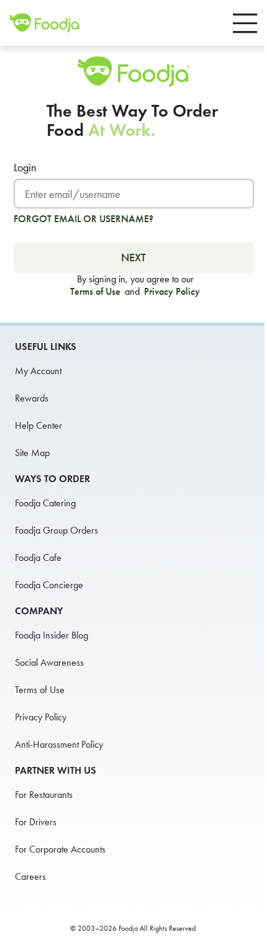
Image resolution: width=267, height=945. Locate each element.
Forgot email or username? (83, 219)
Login (25, 167)
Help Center (38, 425)
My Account (38, 371)
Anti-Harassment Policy (59, 744)
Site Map (32, 453)
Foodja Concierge (49, 585)
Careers (30, 876)
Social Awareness (49, 662)
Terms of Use (96, 291)
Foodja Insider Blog (51, 635)
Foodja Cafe (38, 557)
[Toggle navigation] (245, 23)
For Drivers (36, 822)
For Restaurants (44, 794)
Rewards (31, 398)
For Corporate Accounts (60, 849)
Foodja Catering (45, 503)
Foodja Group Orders (56, 530)
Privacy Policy (172, 291)
